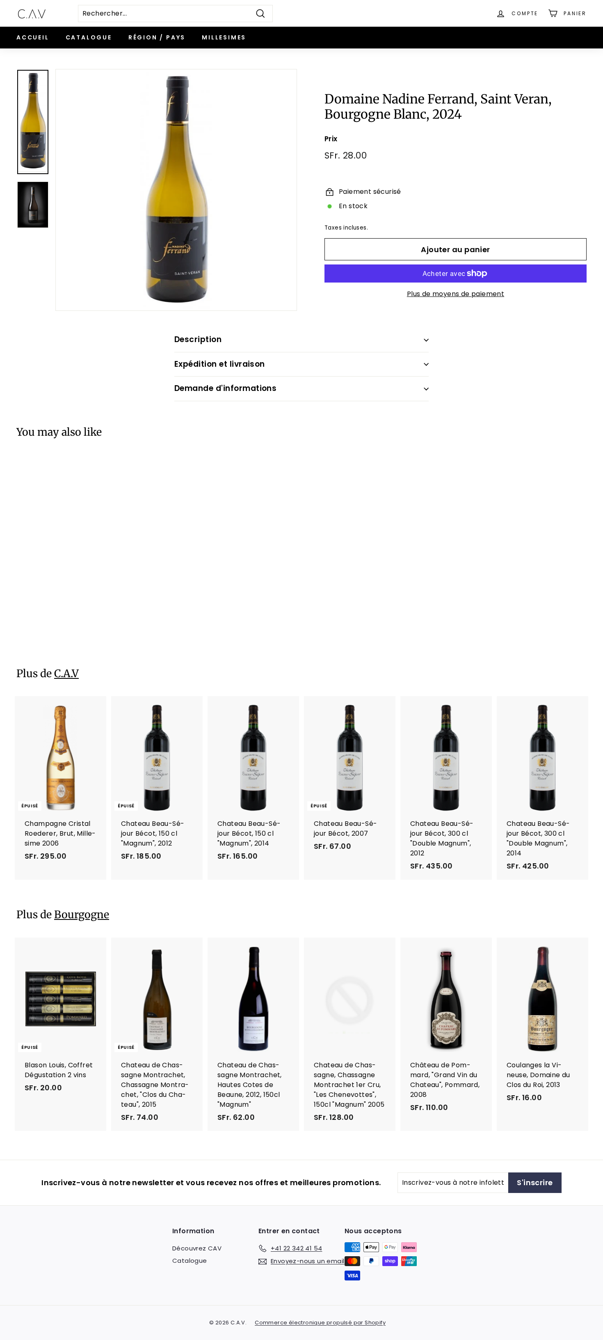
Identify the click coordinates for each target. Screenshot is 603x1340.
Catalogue (89, 37)
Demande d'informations (225, 388)
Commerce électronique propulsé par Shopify (320, 1322)
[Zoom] (176, 189)
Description (198, 339)
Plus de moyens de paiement (455, 294)
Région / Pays (156, 37)
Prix (331, 139)
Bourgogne (81, 914)
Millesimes (224, 37)
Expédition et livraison (219, 364)
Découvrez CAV (197, 1248)
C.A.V (66, 673)
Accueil (32, 37)
